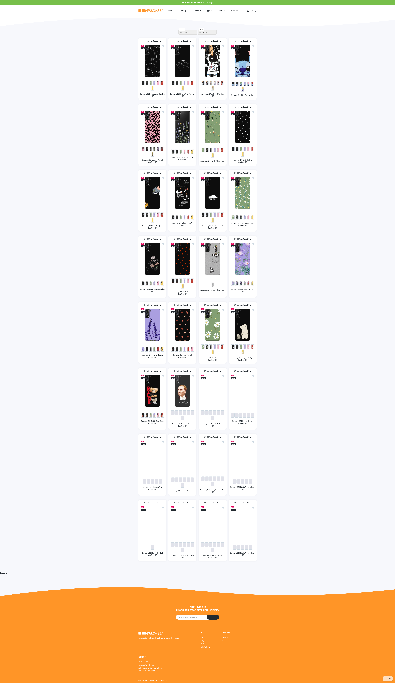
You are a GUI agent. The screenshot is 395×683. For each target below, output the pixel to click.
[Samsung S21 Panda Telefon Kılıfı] (212, 259)
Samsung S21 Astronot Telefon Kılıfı (212, 95)
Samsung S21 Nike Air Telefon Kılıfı (182, 224)
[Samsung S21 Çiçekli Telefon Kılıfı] (212, 127)
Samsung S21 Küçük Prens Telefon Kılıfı (242, 488)
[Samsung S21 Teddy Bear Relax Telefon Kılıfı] (152, 390)
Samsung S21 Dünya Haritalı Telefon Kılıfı (242, 422)
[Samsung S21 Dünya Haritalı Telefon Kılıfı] (243, 390)
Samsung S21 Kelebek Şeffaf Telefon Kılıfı (152, 554)
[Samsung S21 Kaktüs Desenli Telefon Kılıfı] (212, 522)
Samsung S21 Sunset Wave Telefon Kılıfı (152, 488)
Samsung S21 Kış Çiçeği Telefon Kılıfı (242, 290)
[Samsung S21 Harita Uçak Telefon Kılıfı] (182, 61)
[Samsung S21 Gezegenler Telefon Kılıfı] (152, 61)
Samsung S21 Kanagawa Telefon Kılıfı (182, 557)
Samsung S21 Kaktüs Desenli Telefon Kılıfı (212, 557)
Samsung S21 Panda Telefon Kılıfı (212, 290)
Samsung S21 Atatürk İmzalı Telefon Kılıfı (182, 425)
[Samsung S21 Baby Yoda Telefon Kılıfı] (212, 390)
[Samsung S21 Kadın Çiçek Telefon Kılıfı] (152, 259)
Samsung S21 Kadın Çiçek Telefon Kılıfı (152, 290)
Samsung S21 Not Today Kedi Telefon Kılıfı (212, 227)
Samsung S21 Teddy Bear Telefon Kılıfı (212, 491)
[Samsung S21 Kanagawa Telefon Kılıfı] (182, 522)
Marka (182, 30)
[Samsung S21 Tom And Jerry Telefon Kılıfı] (152, 193)
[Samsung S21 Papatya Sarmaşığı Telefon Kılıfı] (243, 193)
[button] (138, 3)
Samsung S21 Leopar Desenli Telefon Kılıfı (152, 161)
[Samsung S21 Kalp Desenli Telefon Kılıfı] (182, 324)
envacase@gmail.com (146, 665)
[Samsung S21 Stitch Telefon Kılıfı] (243, 61)
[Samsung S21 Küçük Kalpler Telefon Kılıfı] (243, 127)
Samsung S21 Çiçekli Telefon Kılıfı (212, 161)
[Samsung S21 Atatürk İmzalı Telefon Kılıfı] (182, 390)
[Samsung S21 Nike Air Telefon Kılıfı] (182, 193)
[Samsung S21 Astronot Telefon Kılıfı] (212, 61)
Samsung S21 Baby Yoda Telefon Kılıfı (212, 425)
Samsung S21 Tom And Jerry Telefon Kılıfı (152, 227)
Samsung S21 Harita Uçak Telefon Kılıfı (182, 95)
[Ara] (244, 11)
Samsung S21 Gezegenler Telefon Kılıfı (152, 95)
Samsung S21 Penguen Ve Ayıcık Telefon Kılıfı (242, 359)
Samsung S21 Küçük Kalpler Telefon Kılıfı (243, 161)
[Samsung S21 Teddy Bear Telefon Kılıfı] (212, 456)
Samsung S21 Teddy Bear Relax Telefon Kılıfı (152, 422)
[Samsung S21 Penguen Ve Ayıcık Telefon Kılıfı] (243, 324)
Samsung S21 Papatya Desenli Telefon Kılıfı (213, 359)
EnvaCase (146, 680)
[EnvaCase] (150, 10)
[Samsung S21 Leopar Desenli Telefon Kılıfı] (152, 127)
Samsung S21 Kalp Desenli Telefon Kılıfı (182, 356)
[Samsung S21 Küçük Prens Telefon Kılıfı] (243, 456)
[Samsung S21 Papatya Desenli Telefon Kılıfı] (212, 324)
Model (202, 30)
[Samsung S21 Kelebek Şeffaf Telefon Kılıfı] (152, 522)
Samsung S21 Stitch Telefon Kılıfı (242, 95)
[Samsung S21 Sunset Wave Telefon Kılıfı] (152, 456)
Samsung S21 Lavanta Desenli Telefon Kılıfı (182, 158)
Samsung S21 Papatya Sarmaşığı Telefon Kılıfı (242, 224)
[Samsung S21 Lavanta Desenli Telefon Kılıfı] (182, 127)
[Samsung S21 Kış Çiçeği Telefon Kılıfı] (243, 259)
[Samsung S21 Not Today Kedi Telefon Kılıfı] (212, 193)
